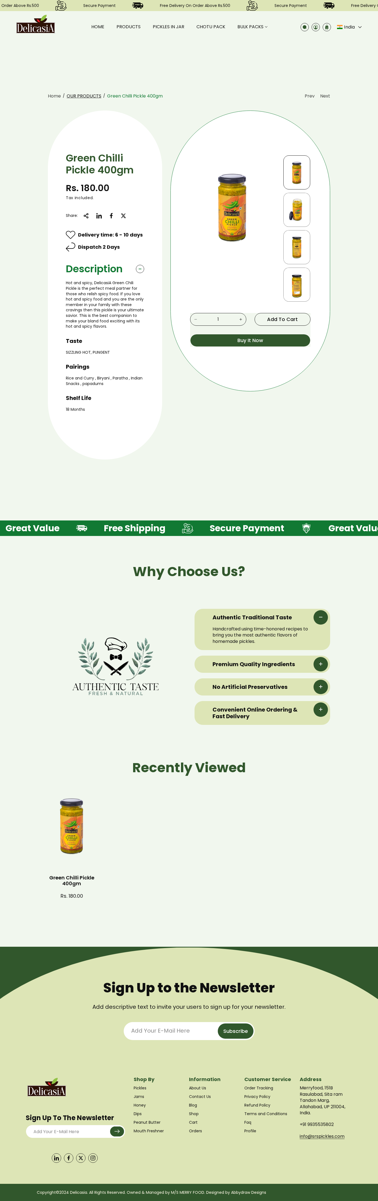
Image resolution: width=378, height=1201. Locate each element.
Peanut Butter (147, 1122)
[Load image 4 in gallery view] (296, 285)
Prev (310, 96)
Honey (140, 1105)
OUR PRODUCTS (84, 96)
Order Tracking (258, 1088)
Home (54, 96)
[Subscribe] (117, 1131)
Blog (193, 1105)
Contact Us (200, 1096)
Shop (194, 1114)
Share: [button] (72, 215)
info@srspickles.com (322, 1136)
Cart (193, 1122)
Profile (250, 1131)
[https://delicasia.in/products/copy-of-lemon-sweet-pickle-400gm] (99, 216)
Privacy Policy (257, 1096)
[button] (252, 27)
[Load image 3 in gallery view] (296, 247)
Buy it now (250, 340)
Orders (195, 1131)
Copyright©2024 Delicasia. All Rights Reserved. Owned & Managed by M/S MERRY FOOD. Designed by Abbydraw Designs (151, 1192)
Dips (138, 1114)
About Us (197, 1088)
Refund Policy (257, 1105)
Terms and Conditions (265, 1114)
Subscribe (235, 1031)
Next (325, 96)
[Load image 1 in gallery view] (296, 172)
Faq (247, 1122)
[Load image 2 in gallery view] (296, 210)
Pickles (140, 1088)
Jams (139, 1096)
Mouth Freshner (149, 1131)
